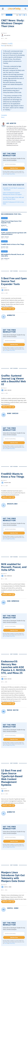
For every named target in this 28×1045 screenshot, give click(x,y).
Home (2, 14)
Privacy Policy (12, 174)
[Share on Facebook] (20, 15)
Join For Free (14, 168)
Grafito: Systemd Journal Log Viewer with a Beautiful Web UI (13, 233)
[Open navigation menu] (3, 9)
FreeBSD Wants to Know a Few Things (12, 244)
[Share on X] (22, 15)
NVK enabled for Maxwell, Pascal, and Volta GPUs (12, 255)
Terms (6, 174)
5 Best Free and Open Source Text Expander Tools (11, 222)
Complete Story (7, 308)
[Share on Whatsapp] (26, 15)
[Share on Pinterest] (24, 15)
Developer (9, 14)
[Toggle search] (25, 9)
